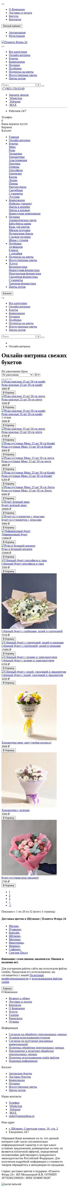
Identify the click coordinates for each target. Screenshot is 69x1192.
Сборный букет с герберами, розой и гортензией (32, 631)
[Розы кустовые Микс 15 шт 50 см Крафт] (28, 443)
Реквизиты (15, 1018)
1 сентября (15, 253)
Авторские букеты (20, 1073)
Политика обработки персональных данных (36, 1047)
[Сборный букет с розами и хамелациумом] (29, 657)
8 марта (13, 250)
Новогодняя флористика (24, 270)
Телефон (14, 1102)
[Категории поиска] (2, 46)
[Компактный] (10, 379)
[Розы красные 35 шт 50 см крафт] (23, 410)
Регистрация (17, 35)
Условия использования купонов (29, 1037)
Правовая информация (23, 1060)
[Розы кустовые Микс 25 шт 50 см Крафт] (28, 472)
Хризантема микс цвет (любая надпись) (26, 742)
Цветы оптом (17, 78)
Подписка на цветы (21, 71)
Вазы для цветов (19, 226)
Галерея (14, 1015)
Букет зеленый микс (14, 505)
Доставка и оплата (20, 12)
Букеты (13, 58)
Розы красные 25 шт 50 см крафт (22, 384)
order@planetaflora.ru (21, 1116)
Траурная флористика (22, 283)
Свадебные (16, 190)
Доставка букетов (20, 1076)
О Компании (17, 9)
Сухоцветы (16, 193)
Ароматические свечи (22, 220)
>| (10, 905)
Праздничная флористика (25, 273)
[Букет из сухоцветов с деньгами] (23, 516)
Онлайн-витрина (19, 55)
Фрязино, (15, 946)
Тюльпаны (15, 153)
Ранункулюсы (17, 186)
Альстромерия (18, 160)
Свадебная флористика (23, 276)
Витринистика (18, 266)
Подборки (15, 68)
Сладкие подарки (20, 236)
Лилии (13, 180)
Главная (14, 136)
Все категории (18, 51)
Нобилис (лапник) (20, 203)
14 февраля (16, 246)
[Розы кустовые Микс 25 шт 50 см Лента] (28, 487)
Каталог (6, 1067)
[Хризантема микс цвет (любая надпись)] (29, 739)
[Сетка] (2, 379)
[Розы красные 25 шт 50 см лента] (23, 396)
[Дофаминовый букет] (15, 531)
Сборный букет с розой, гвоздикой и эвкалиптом (32, 675)
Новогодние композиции (24, 213)
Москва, (14, 926)
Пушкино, (15, 929)
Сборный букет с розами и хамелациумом (27, 660)
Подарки (14, 65)
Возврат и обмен (19, 998)
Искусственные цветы (23, 75)
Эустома (14, 196)
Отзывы (14, 1021)
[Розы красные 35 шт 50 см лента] (23, 428)
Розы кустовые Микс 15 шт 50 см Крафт (26, 446)
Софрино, (15, 949)
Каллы (13, 176)
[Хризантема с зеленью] (29, 806)
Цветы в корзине (19, 210)
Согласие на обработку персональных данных (38, 1034)
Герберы (14, 166)
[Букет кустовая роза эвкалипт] (29, 874)
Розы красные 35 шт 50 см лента (21, 432)
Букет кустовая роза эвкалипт (20, 877)
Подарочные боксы (21, 233)
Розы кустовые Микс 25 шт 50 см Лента (26, 490)
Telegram (14, 101)
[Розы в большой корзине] (18, 545)
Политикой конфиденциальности (22, 977)
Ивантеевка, (16, 942)
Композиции (17, 61)
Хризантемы (17, 156)
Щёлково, (15, 936)
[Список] (6, 379)
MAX (13, 104)
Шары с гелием (18, 240)
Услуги (13, 263)
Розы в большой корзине (16, 549)
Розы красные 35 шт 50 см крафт (22, 414)
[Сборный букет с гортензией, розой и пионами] (32, 642)
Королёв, (14, 932)
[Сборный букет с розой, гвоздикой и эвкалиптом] (33, 671)
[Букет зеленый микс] (15, 501)
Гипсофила (16, 170)
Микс (12, 146)
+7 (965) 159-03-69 (12, 88)
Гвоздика (14, 163)
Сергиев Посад (18, 952)
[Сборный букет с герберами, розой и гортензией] (29, 627)
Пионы (13, 183)
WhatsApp (15, 98)
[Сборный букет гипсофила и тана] (24, 560)
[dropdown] (2, 4)
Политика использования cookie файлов (34, 1057)
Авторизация (17, 32)
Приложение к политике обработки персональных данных (31, 1052)
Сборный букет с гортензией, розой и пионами (31, 645)
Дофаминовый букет (14, 534)
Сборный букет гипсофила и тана (22, 563)
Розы (12, 150)
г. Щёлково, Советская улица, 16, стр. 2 (33, 1128)
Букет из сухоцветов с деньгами (21, 519)
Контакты (15, 19)
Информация (9, 1028)
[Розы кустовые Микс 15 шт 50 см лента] (27, 458)
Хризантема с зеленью (15, 810)
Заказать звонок (19, 94)
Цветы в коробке (19, 206)
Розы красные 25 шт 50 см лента (21, 399)
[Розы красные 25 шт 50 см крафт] (23, 381)
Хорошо (7, 988)
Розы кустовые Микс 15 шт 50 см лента (26, 461)
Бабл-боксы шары (20, 223)
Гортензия (15, 173)
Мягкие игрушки (19, 230)
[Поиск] (42, 85)
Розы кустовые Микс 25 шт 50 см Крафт (26, 475)
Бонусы (13, 16)
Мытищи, (15, 939)
